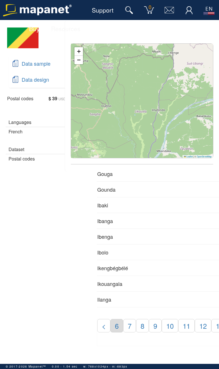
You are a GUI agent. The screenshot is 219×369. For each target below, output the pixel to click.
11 (186, 326)
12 (203, 326)
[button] (78, 51)
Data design (35, 79)
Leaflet (189, 156)
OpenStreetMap (204, 156)
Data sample (36, 63)
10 (170, 326)
